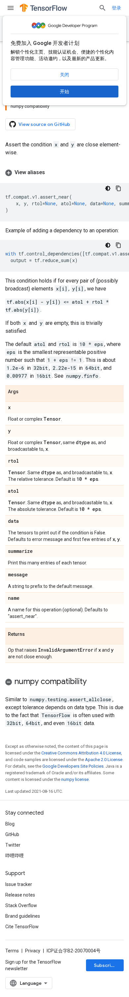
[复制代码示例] (118, 188)
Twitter (13, 845)
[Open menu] (10, 8)
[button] (64, 172)
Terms (12, 950)
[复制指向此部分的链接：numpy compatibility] (93, 682)
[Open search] (103, 8)
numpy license (75, 779)
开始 (64, 92)
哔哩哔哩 (14, 855)
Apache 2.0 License (103, 759)
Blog (10, 823)
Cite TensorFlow (22, 926)
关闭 (64, 75)
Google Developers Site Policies (73, 766)
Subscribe (105, 965)
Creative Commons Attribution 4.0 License (81, 752)
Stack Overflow (21, 905)
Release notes (20, 895)
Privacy (32, 950)
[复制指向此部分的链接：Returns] (31, 634)
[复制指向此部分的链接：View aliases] (51, 172)
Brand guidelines (22, 916)
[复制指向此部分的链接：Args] (25, 392)
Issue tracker (18, 884)
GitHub (12, 834)
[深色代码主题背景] (108, 188)
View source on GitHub (44, 124)
